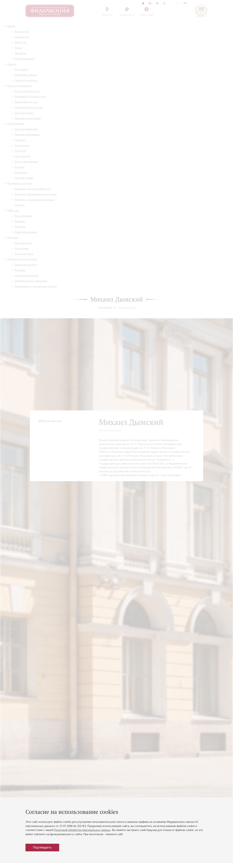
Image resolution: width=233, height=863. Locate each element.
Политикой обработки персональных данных (82, 830)
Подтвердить (42, 847)
